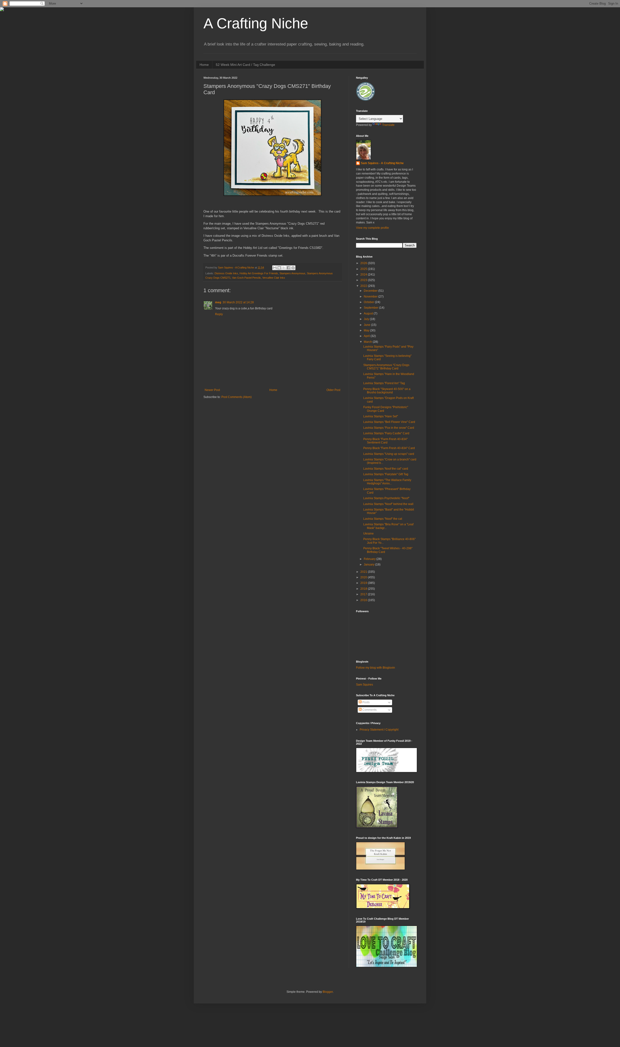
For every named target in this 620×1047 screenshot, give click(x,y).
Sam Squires (364, 684)
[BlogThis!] (279, 267)
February (370, 559)
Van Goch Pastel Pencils (246, 277)
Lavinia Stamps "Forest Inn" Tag (384, 383)
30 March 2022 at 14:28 (238, 302)
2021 (364, 571)
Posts (366, 702)
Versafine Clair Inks (273, 277)
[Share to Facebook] (288, 267)
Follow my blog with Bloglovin (375, 667)
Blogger (328, 992)
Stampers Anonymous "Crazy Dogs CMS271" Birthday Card (386, 366)
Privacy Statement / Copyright (379, 729)
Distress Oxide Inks (226, 273)
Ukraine (368, 533)
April (367, 336)
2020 (364, 577)
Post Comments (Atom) (236, 397)
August (369, 313)
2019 (364, 583)
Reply (219, 314)
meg (218, 302)
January (369, 564)
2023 (364, 280)
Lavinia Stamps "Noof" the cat (382, 518)
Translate (388, 125)
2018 (364, 588)
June (367, 325)
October (369, 302)
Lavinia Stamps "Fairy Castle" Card (386, 433)
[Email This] (274, 267)
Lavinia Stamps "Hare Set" (380, 416)
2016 (364, 600)
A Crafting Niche (255, 23)
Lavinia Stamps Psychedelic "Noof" (386, 498)
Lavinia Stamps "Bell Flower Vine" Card (389, 422)
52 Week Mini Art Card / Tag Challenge (245, 65)
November (371, 296)
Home (204, 65)
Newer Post (212, 390)
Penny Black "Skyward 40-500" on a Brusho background (387, 390)
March (368, 342)
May (367, 330)
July (367, 319)
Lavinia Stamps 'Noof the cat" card (385, 468)
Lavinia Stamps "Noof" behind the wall (388, 504)
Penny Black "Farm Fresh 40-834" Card (389, 448)
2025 (364, 269)
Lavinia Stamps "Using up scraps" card (388, 454)
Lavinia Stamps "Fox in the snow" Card (388, 427)
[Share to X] (283, 267)
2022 (364, 286)
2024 (364, 274)
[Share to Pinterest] (293, 267)
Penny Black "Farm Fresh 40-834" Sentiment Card (385, 440)
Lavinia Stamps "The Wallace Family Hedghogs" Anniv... (387, 481)
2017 (364, 594)
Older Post (333, 390)
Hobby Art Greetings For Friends (259, 273)
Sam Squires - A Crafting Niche (382, 163)
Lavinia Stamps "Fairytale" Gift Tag (385, 474)
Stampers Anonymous (292, 273)
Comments (369, 709)
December (371, 290)
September (371, 307)
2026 (364, 263)
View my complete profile (372, 227)
